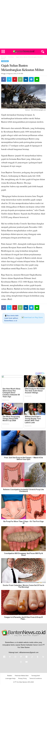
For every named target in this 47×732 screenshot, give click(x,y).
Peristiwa (11, 57)
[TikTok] (32, 657)
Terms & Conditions (36, 678)
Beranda (3, 57)
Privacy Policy (22, 678)
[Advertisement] (23, 24)
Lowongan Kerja (10, 678)
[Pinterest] (14, 79)
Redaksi (9, 675)
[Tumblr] (37, 657)
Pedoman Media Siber (22, 675)
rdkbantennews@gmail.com (28, 652)
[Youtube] (26, 662)
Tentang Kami (35, 675)
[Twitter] (9, 79)
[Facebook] (3, 79)
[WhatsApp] (20, 79)
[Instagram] (15, 657)
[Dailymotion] (4, 657)
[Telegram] (31, 79)
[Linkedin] (25, 79)
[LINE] (36, 79)
